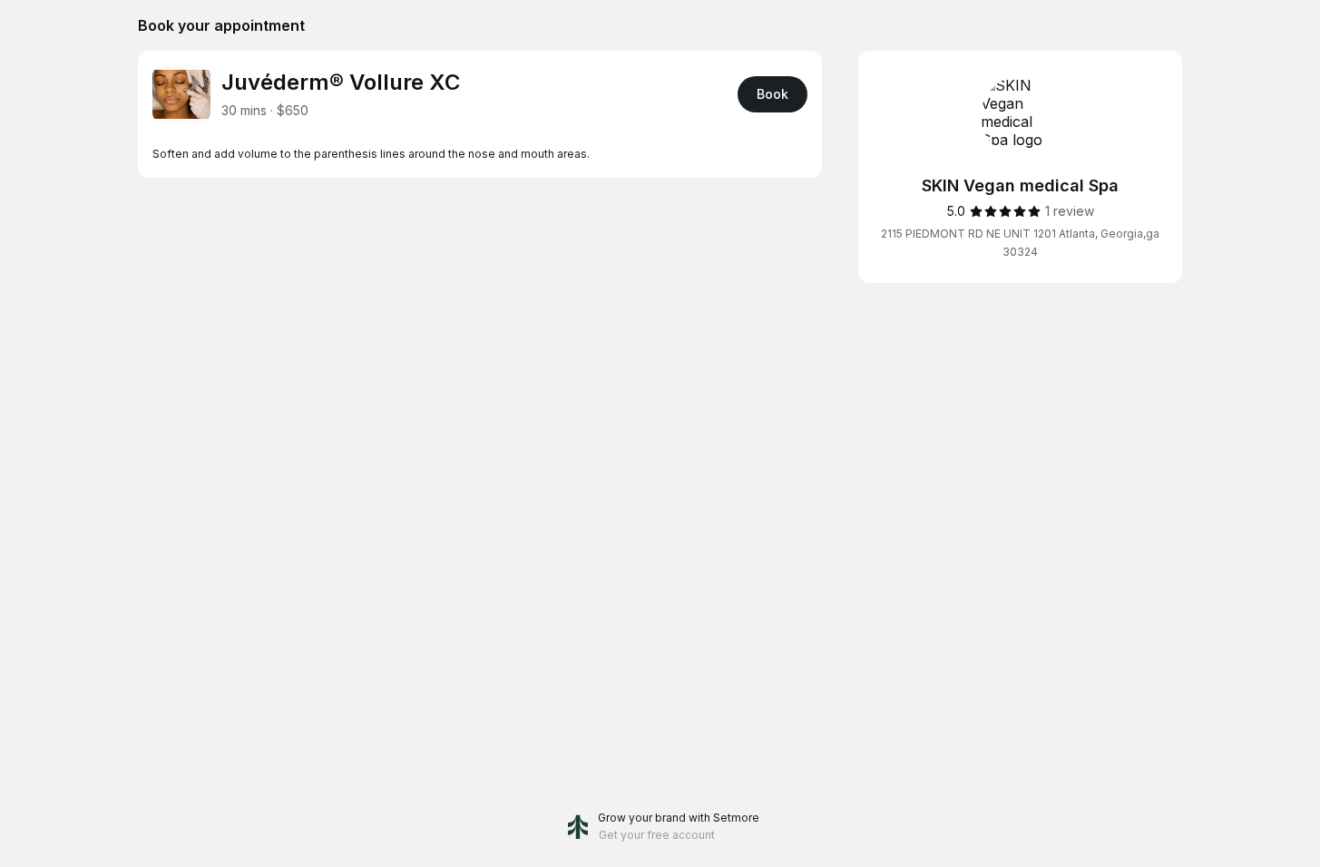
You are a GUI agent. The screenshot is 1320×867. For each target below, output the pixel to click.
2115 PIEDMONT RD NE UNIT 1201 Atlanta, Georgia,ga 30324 (1020, 242)
